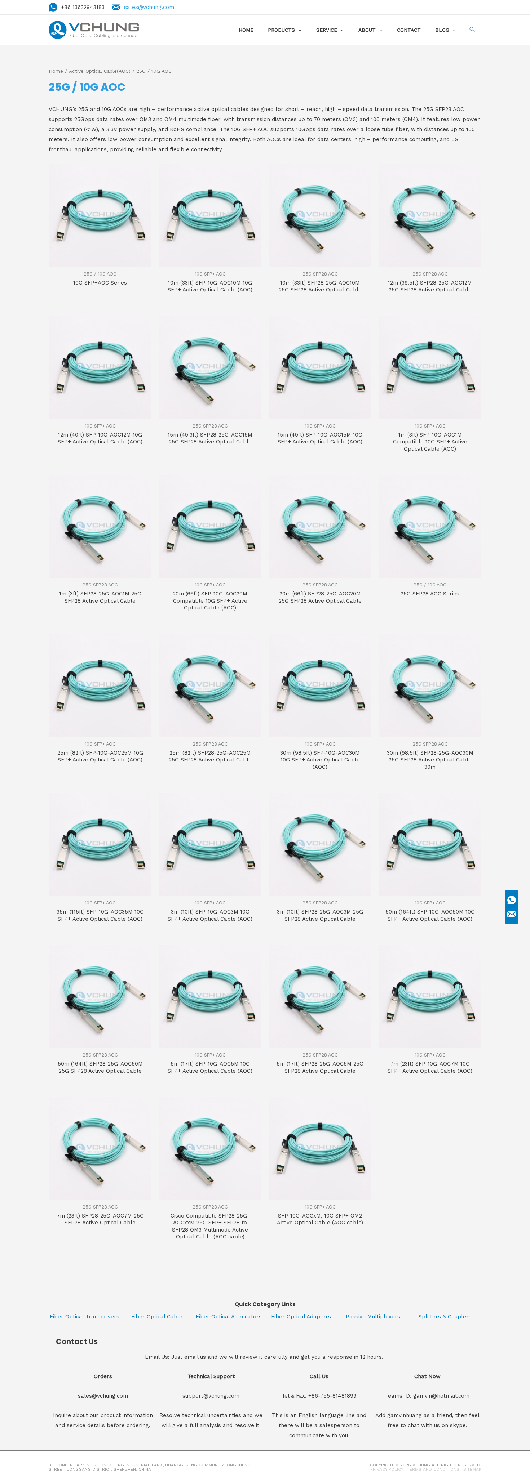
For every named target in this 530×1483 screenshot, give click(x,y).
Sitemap (472, 1469)
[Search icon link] (472, 30)
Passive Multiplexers (373, 1316)
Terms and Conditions (433, 1469)
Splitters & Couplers (445, 1316)
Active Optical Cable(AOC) (100, 71)
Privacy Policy (386, 1469)
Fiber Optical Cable (156, 1316)
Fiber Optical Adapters (301, 1316)
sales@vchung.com (149, 7)
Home (56, 71)
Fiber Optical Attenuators (229, 1316)
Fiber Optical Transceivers (84, 1316)
